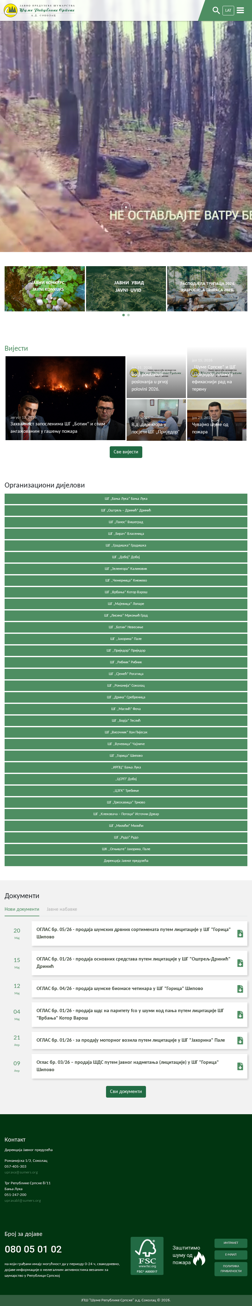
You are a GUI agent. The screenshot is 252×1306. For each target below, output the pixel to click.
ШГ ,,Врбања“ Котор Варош (126, 592)
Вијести (16, 349)
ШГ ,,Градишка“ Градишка (126, 545)
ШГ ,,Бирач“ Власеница (126, 534)
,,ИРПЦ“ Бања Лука (126, 767)
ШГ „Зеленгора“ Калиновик (126, 569)
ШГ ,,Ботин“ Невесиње (126, 627)
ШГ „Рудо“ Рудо (126, 837)
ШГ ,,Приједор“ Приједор (126, 651)
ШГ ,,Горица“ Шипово (126, 756)
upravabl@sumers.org (23, 1201)
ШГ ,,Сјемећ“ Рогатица (126, 674)
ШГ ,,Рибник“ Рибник (126, 662)
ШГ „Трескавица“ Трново (126, 802)
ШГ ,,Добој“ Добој (126, 557)
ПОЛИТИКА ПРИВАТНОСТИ (231, 1269)
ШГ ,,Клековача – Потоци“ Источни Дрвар (126, 814)
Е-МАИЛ (231, 1255)
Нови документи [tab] (22, 909)
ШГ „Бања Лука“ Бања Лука (126, 499)
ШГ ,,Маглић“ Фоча (126, 709)
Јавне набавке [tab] (62, 909)
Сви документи (126, 1091)
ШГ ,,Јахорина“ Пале (126, 639)
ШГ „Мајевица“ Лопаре (126, 604)
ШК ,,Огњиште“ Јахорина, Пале (126, 849)
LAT (228, 10)
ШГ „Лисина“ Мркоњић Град (126, 615)
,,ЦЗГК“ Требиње (126, 791)
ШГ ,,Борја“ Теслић (126, 721)
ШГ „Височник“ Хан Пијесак (126, 732)
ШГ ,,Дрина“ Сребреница (126, 697)
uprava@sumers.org (21, 1172)
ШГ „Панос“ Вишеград (126, 522)
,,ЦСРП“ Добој (126, 779)
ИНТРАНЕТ (231, 1243)
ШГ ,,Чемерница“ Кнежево (126, 580)
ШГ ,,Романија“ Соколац (126, 686)
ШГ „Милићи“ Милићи (126, 826)
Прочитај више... (44, 301)
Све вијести (126, 452)
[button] (123, 315)
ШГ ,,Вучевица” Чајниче (126, 744)
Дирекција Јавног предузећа (126, 861)
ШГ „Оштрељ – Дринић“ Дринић (126, 510)
